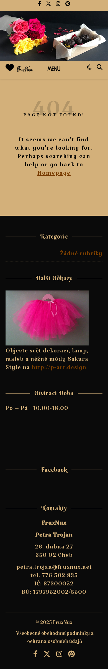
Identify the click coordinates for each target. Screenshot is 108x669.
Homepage (54, 175)
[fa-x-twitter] (49, 5)
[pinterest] (67, 5)
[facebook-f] (40, 5)
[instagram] (58, 5)
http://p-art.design (59, 369)
